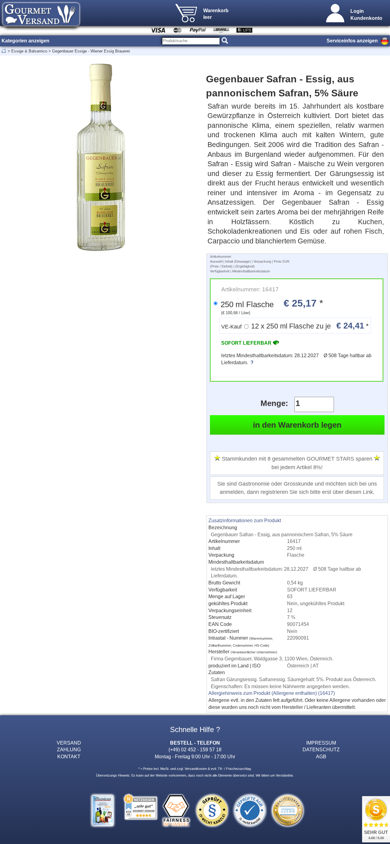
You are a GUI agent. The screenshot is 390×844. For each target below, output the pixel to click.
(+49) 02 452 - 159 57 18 (195, 749)
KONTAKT (68, 756)
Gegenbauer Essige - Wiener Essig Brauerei (91, 51)
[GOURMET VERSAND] (41, 28)
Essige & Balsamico (29, 51)
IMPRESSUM (321, 742)
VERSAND (69, 742)
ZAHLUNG (69, 749)
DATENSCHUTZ (321, 749)
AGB (321, 756)
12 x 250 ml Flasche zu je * (295, 325)
